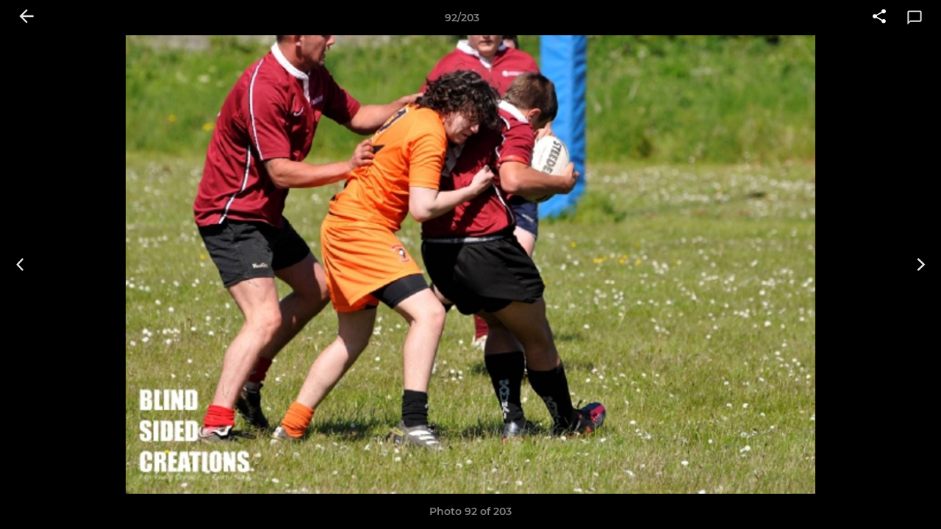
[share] (879, 17)
